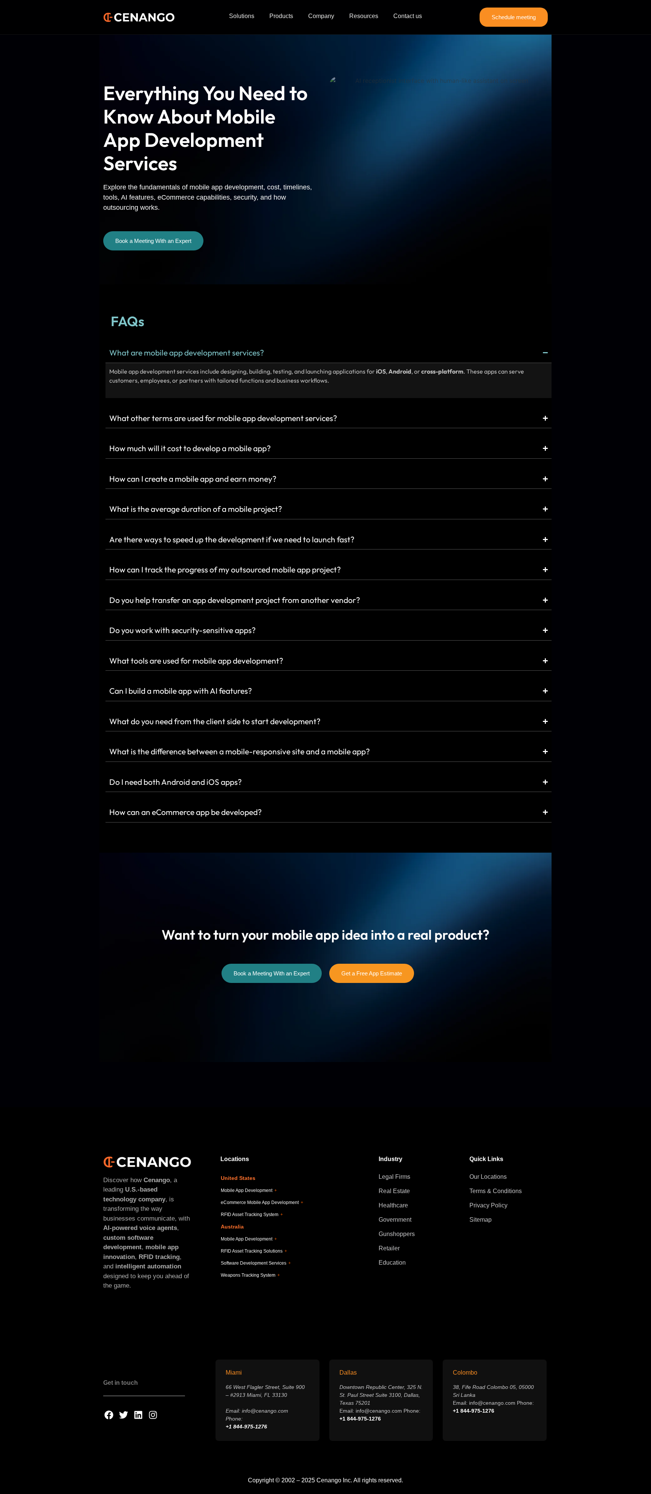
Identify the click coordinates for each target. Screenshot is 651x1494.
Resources (363, 16)
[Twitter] (123, 1415)
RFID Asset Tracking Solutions (254, 1251)
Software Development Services (256, 1263)
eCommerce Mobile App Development (262, 1202)
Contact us (407, 16)
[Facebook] (109, 1415)
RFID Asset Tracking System (252, 1214)
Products (281, 16)
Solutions (241, 16)
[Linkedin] (138, 1415)
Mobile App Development (249, 1190)
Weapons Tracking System (250, 1275)
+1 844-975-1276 (246, 1427)
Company (321, 16)
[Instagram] (153, 1415)
